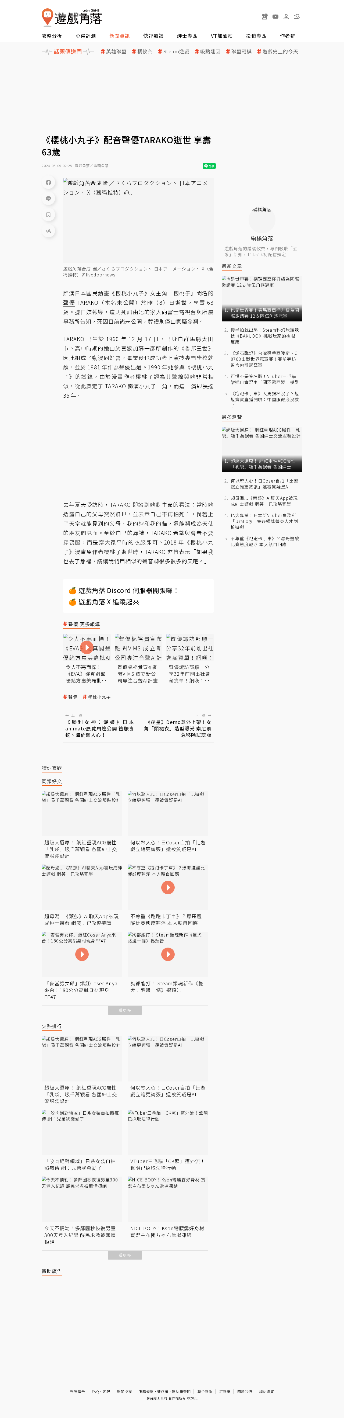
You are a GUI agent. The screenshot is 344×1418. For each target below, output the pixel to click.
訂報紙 (225, 1391)
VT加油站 (222, 35)
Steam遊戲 (176, 51)
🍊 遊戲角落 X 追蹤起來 (104, 601)
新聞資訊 (119, 35)
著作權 (163, 1391)
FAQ (95, 1391)
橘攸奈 (145, 51)
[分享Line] (48, 198)
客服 (106, 1391)
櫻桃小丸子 (99, 697)
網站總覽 (266, 1391)
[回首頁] (72, 17)
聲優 (72, 697)
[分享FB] (48, 182)
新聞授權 (124, 1391)
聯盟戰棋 (241, 51)
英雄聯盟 (116, 51)
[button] (297, 16)
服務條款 (146, 1391)
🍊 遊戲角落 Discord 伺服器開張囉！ (124, 590)
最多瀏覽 (232, 417)
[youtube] (275, 16)
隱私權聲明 (181, 1391)
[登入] (286, 16)
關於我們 (244, 1391)
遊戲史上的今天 (280, 51)
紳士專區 (187, 35)
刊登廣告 (77, 1391)
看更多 (125, 1010)
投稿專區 (256, 35)
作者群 (287, 35)
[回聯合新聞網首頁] (47, 17)
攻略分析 (52, 35)
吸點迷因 (210, 51)
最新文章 (232, 266)
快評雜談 (153, 35)
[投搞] (264, 16)
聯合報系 (205, 1391)
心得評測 (86, 35)
